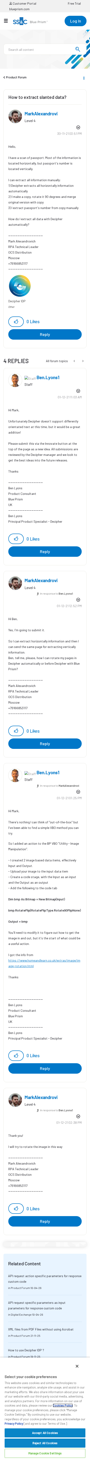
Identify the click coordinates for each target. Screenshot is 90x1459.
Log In (75, 20)
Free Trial (74, 3)
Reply (45, 334)
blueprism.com (19, 9)
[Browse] (8, 20)
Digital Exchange (21, 1314)
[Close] (77, 1366)
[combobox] (45, 49)
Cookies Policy (63, 1405)
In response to (56, 593)
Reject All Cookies (45, 1443)
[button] (16, 321)
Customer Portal (24, 3)
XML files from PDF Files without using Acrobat (41, 1329)
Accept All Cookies (45, 1433)
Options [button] (84, 77)
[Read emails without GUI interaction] (75, 361)
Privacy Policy (14, 1423)
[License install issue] (82, 361)
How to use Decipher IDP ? (26, 1350)
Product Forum (16, 77)
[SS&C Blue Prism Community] (30, 21)
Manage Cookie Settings (45, 1453)
